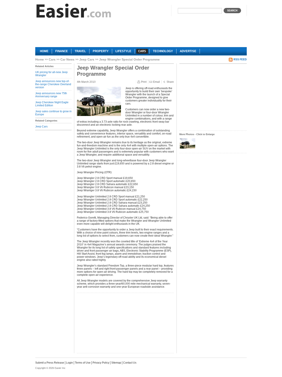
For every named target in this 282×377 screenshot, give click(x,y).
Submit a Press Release (49, 362)
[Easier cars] (73, 12)
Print (144, 81)
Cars (52, 59)
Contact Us (129, 362)
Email (156, 81)
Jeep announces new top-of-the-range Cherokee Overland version (53, 84)
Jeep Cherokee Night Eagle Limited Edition (52, 104)
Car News (67, 59)
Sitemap (116, 362)
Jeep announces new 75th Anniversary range (51, 95)
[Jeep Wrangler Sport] (187, 148)
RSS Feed (240, 59)
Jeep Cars (86, 59)
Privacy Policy (101, 362)
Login (69, 362)
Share (170, 81)
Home (39, 59)
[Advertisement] (141, 34)
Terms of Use (83, 362)
